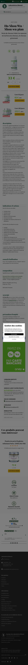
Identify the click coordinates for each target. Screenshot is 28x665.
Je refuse (14, 339)
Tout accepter (14, 334)
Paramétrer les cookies (14, 337)
